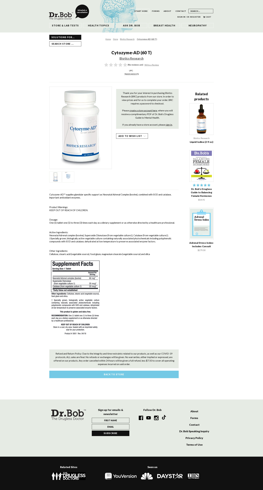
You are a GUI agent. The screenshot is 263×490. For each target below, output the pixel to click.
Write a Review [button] (151, 65)
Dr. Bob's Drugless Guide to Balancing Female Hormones (201, 192)
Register (195, 17)
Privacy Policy (194, 438)
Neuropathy (198, 25)
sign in (169, 124)
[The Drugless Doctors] (68, 476)
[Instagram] (156, 418)
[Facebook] (141, 418)
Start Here (141, 11)
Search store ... (63, 44)
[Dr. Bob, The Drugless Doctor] (62, 13)
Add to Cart (201, 169)
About (167, 11)
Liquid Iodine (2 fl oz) (201, 142)
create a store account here (143, 110)
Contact (180, 11)
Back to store (114, 374)
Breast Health (164, 25)
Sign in (181, 17)
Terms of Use (194, 444)
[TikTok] (164, 418)
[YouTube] (148, 418)
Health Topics (98, 25)
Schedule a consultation (82, 11)
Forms (156, 11)
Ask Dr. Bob (131, 25)
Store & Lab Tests (65, 25)
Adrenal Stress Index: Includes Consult (201, 244)
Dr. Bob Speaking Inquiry (194, 431)
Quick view (201, 119)
